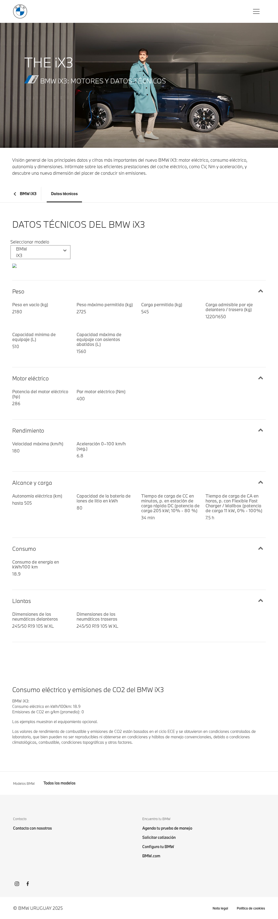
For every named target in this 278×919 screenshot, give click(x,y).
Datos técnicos (64, 193)
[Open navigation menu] (257, 11)
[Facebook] (27, 884)
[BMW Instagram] (17, 884)
